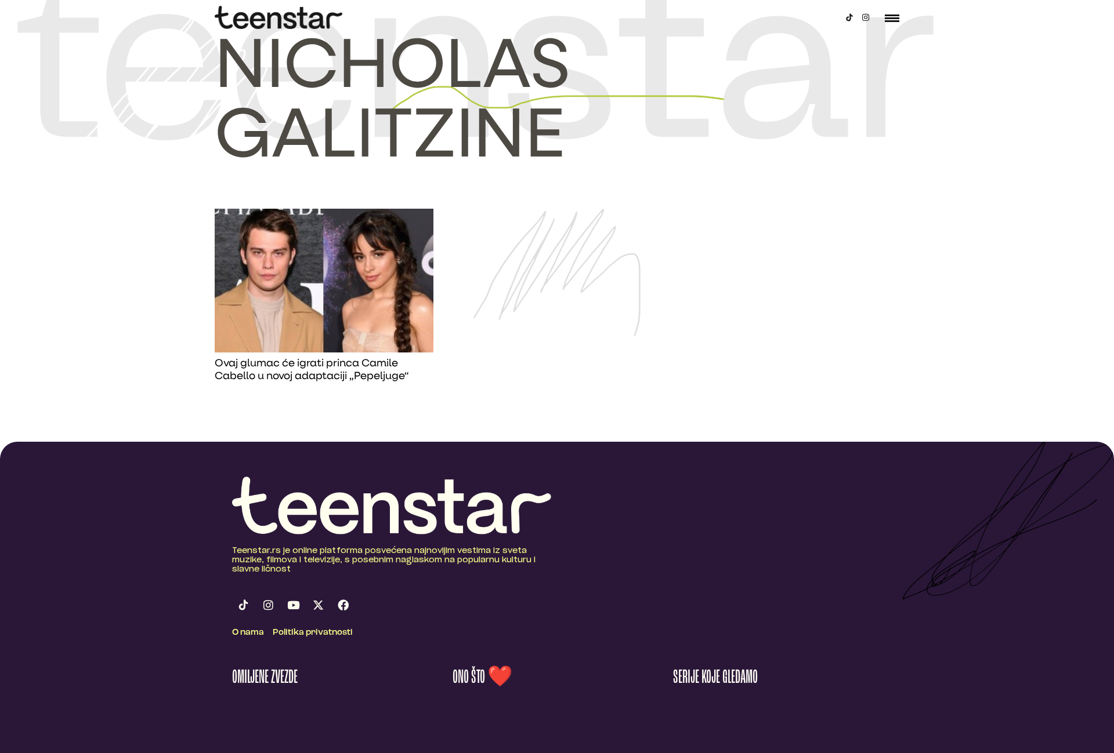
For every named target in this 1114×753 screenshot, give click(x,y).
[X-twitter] (318, 605)
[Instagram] (866, 17)
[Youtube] (293, 605)
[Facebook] (343, 605)
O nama (248, 632)
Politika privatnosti (313, 632)
